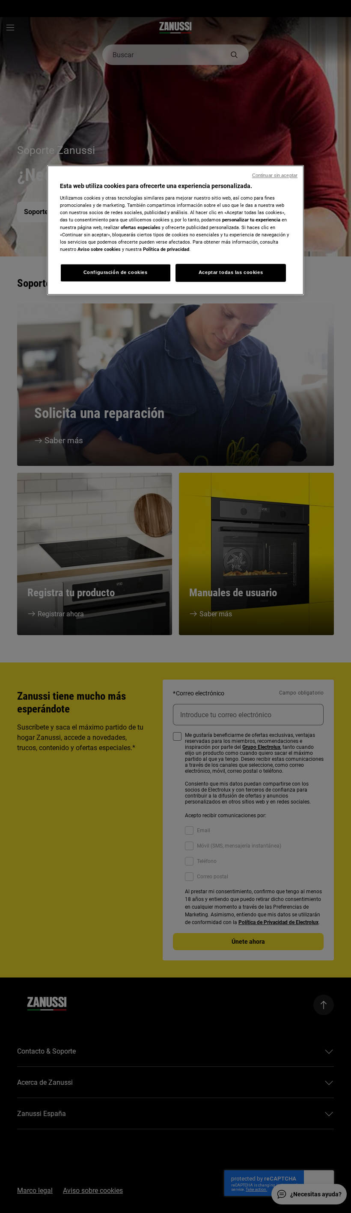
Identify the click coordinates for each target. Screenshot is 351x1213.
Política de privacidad (166, 249)
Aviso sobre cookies (99, 249)
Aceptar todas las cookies (231, 272)
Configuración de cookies (115, 272)
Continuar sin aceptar (274, 175)
